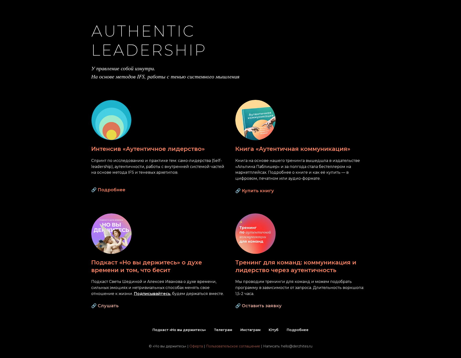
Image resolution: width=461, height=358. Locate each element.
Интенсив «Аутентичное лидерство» (148, 148)
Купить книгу (258, 190)
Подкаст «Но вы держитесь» (179, 330)
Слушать (108, 305)
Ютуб (274, 330)
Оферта (196, 346)
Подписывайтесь (152, 293)
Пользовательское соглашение (233, 346)
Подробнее (111, 189)
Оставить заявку (262, 305)
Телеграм (223, 330)
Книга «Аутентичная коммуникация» (292, 148)
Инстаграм (250, 330)
